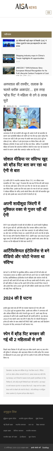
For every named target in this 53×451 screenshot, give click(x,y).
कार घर (31, 425)
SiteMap (45, 448)
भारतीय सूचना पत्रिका (26, 418)
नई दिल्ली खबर (8, 425)
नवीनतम (7, 34)
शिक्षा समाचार (40, 425)
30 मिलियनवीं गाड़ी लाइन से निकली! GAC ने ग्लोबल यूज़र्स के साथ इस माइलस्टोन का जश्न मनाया (31, 43)
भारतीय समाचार (31, 431)
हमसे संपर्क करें (36, 448)
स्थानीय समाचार (21, 425)
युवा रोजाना (32, 437)
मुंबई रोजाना (39, 418)
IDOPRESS (24, 106)
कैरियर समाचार (18, 431)
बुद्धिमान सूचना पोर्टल (9, 418)
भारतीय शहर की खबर (10, 437)
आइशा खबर (7, 431)
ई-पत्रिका (23, 437)
